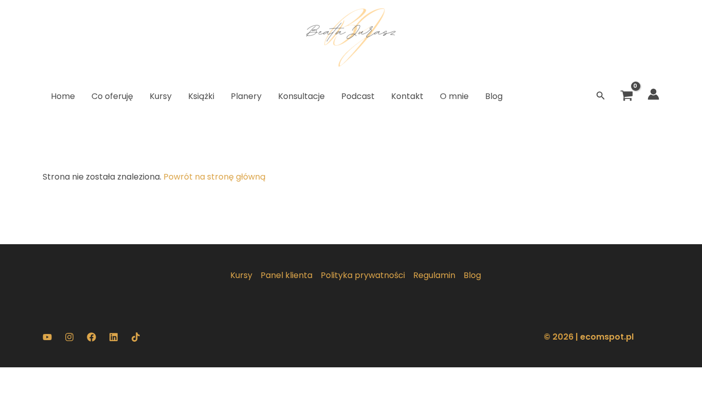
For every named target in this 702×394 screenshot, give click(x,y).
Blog (472, 275)
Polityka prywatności (363, 275)
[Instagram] (69, 337)
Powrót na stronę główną (214, 177)
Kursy (241, 275)
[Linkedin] (113, 337)
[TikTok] (135, 337)
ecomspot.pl (607, 337)
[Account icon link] (653, 94)
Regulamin (434, 275)
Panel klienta (286, 275)
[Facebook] (91, 337)
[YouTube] (47, 337)
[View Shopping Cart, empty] (626, 96)
